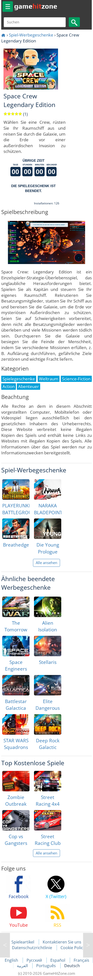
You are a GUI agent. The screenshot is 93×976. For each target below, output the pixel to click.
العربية (23, 965)
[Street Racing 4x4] (47, 781)
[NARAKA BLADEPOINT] (47, 489)
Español (58, 960)
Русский (35, 960)
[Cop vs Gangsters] (16, 820)
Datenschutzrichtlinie (32, 947)
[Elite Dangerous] (47, 685)
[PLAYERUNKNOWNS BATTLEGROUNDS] (16, 489)
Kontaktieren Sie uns (62, 942)
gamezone (35, 6)
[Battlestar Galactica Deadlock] (16, 685)
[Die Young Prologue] (47, 528)
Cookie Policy (73, 947)
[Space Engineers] (16, 646)
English (12, 960)
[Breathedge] (16, 528)
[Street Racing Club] (47, 820)
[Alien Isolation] (47, 607)
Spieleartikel (22, 942)
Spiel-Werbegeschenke (31, 35)
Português (46, 965)
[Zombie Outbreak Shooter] (16, 781)
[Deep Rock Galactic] (47, 724)
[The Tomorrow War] (16, 607)
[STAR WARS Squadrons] (16, 724)
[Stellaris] (47, 646)
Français (81, 960)
